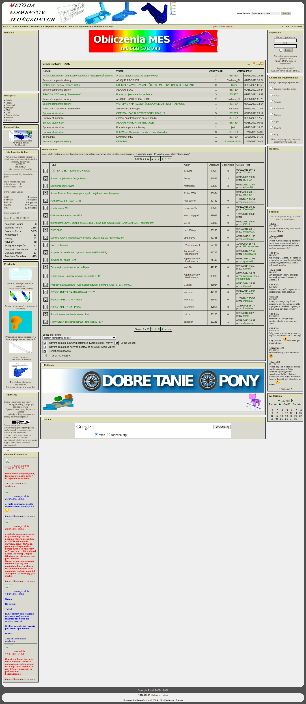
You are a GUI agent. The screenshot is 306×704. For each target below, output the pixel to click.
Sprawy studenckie (53, 113)
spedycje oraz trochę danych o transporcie (19, 428)
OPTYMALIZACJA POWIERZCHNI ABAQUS (140, 113)
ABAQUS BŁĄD (124, 89)
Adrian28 (234, 108)
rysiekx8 (248, 261)
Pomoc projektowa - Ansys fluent (134, 94)
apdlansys (189, 237)
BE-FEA (233, 75)
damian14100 (276, 236)
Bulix (273, 224)
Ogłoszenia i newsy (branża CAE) (61, 85)
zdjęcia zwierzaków (12, 442)
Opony (9, 409)
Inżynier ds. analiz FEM (63, 260)
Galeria (15, 26)
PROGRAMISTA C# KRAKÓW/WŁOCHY (72, 292)
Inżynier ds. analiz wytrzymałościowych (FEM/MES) (78, 252)
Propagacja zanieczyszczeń (20, 339)
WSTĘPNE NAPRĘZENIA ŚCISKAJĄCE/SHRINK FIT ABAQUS (150, 103)
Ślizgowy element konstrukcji (20, 387)
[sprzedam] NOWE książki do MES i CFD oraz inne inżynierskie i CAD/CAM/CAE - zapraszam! (102, 223)
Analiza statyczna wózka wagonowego (137, 75)
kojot (6, 197)
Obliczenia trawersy (21, 359)
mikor (187, 314)
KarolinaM (248, 209)
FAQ (8, 110)
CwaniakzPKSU (233, 141)
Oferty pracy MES (60, 208)
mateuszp (189, 186)
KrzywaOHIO (277, 348)
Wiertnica (20, 308)
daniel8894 (275, 270)
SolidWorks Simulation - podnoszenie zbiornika (141, 132)
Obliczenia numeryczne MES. (66, 215)
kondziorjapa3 (191, 215)
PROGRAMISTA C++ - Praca (66, 299)
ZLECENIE (56, 230)
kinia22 (274, 297)
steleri (17, 651)
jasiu (233, 127)
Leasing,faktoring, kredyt (18, 404)
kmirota (8, 202)
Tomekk (247, 172)
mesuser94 (190, 200)
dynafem (248, 323)
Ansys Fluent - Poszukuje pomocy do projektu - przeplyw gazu (84, 193)
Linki (69, 26)
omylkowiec (249, 253)
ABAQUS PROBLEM (127, 80)
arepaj (7, 205)
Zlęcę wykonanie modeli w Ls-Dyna (69, 267)
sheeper (188, 321)
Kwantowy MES (124, 136)
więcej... (225, 26)
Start (5, 26)
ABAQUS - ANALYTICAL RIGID (133, 99)
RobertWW (190, 193)
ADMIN (188, 171)
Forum (25, 26)
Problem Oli (20, 145)
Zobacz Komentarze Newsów (20, 516)
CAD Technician (59, 245)
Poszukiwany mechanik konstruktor (69, 314)
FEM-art (8, 199)
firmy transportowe (25, 414)
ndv (6, 207)
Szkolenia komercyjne (128, 108)
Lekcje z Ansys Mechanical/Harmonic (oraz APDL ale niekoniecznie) (87, 237)
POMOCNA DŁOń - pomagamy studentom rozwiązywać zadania (78, 75)
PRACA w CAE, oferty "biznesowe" (62, 94)
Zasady (109, 26)
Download (36, 26)
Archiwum (285, 389)
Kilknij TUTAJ (281, 61)
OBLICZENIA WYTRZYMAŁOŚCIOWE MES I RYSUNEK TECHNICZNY (155, 85)
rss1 (250, 64)
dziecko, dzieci (10, 437)
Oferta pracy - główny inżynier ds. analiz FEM (75, 276)
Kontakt (98, 26)
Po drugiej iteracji (21, 142)
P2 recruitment (192, 245)
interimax (189, 292)
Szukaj (9, 120)
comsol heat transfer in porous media (136, 118)
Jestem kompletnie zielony (57, 80)
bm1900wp (190, 230)
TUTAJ (8, 609)
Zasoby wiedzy (83, 26)
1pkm (234, 85)
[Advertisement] (20, 63)
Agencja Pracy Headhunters (192, 252)
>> (169, 158)
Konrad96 (275, 362)
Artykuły (49, 26)
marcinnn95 (190, 208)
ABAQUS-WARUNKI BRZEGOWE (135, 122)
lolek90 (188, 267)
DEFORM (121, 141)
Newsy (60, 26)
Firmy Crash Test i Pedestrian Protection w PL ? (76, 321)
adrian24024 (20, 166)
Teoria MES (49, 136)
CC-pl (187, 223)
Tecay (187, 178)
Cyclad (188, 284)
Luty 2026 (285, 401)
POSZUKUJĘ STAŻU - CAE (65, 200)
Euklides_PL (233, 80)
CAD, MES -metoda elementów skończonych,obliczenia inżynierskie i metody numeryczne (88, 154)
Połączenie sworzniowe (21, 288)
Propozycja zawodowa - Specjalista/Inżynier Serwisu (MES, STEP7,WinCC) (91, 284)
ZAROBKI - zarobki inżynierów (73, 170)
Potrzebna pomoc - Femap (130, 127)
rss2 (258, 64)
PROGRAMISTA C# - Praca (65, 307)
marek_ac (19, 466)
